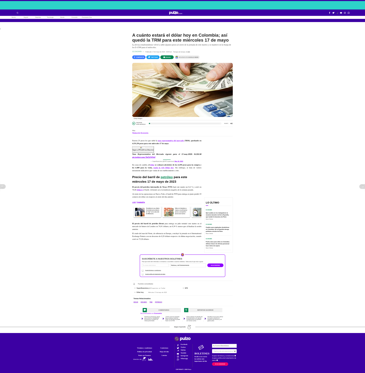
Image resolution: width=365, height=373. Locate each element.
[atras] (195, 212)
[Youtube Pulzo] (341, 13)
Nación (14, 17)
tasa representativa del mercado (171, 140)
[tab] (162, 310)
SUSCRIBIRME (215, 265)
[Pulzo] (175, 13)
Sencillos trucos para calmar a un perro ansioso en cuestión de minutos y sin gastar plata (215, 318)
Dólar (136, 302)
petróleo (167, 177)
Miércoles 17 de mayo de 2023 (157, 292)
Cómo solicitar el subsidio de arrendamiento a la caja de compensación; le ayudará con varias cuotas (194, 318)
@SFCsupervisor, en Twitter (156, 288)
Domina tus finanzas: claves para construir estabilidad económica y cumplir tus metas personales (152, 318)
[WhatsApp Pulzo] (349, 13)
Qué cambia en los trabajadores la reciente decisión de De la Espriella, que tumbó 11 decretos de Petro (217, 215)
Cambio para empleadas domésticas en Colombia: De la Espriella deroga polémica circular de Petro (217, 229)
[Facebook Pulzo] (329, 13)
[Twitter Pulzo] (333, 13)
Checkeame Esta (87, 17)
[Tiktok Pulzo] (337, 14)
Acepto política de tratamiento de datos (155, 274)
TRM (151, 302)
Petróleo (158, 302)
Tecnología (50, 17)
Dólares (144, 302)
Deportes (38, 17)
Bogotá (26, 17)
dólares (140, 189)
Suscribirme (220, 364)
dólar (152, 164)
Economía (74, 17)
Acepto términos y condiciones (153, 270)
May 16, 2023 (179, 161)
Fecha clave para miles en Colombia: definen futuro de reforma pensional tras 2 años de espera (218, 243)
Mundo (62, 17)
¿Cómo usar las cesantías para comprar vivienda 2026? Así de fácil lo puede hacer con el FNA (172, 318)
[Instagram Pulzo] (345, 13)
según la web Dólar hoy (163, 167)
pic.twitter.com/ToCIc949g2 (143, 157)
